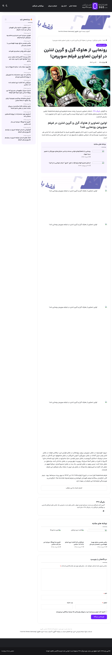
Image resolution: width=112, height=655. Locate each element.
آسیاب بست (86, 31)
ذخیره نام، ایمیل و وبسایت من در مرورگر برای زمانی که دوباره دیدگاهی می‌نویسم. (80, 612)
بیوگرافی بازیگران (38, 6)
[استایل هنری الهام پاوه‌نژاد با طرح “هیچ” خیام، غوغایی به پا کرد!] (98, 166)
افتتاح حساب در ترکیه (63, 632)
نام (105, 593)
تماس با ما (10, 651)
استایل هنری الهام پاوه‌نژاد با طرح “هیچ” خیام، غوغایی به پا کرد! (70, 163)
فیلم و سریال (52, 6)
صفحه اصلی (73, 6)
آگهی (54, 632)
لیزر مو (73, 632)
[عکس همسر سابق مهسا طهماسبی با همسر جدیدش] (97, 534)
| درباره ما (4, 651)
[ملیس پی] (74, 182)
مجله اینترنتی (80, 632)
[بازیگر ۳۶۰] (95, 6)
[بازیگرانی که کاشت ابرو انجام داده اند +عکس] (74, 534)
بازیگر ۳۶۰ (102, 62)
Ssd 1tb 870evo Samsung (66, 31)
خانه (104, 40)
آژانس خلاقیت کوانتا (52, 651)
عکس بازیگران (97, 40)
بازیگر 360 (96, 111)
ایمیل (104, 603)
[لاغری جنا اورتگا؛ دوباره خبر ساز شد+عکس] (51, 534)
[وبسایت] (103, 511)
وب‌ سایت (70, 603)
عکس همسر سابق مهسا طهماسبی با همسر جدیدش (98, 543)
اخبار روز (64, 6)
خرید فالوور (78, 31)
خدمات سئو (88, 632)
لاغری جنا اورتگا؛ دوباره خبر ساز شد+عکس (52, 543)
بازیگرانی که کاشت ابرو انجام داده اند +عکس (74, 543)
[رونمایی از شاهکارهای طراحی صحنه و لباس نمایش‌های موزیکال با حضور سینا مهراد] (98, 154)
